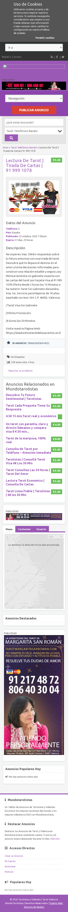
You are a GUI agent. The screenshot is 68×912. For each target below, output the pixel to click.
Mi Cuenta (10, 861)
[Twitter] (63, 57)
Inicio (5, 147)
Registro (6, 57)
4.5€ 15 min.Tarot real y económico (31, 416)
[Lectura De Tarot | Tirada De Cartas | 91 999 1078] (34, 215)
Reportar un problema (20, 370)
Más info (55, 839)
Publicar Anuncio (34, 110)
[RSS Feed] (52, 57)
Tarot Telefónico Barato (24, 147)
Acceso (17, 57)
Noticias (9, 872)
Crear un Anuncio (14, 856)
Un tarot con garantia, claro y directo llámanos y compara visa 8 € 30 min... (27, 427)
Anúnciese (10, 866)
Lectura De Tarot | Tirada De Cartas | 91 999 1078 (25, 165)
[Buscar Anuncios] (11, 137)
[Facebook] (57, 57)
